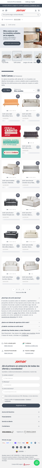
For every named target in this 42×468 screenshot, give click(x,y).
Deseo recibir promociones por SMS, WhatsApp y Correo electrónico (21, 396)
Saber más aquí (8, 345)
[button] (38, 10)
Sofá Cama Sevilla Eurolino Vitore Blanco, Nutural (27, 247)
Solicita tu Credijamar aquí (31, 5)
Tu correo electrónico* (8, 388)
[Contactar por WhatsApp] (37, 463)
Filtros (8, 90)
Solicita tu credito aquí (31, 345)
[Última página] (29, 289)
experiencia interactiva (9, 317)
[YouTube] (21, 447)
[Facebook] (17, 447)
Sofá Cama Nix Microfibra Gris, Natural (26, 148)
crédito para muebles (28, 333)
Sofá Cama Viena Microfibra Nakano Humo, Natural (8, 247)
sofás (15, 313)
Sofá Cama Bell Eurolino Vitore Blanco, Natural (26, 116)
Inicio (3, 25)
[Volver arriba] (37, 456)
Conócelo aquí (29, 353)
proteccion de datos (20, 399)
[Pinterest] (25, 447)
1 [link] (13, 289)
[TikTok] (29, 447)
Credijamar (24, 335)
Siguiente (27, 289)
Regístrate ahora (21, 405)
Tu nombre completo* (7, 375)
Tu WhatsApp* (5, 382)
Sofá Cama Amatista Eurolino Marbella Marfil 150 (8, 183)
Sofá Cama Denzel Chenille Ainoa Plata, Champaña (28, 183)
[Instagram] (13, 447)
